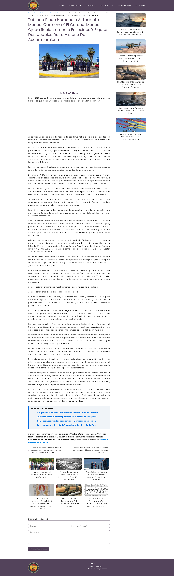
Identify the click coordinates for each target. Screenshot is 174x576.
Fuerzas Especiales (107, 5)
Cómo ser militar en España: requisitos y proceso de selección (66, 421)
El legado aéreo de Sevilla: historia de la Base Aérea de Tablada (67, 412)
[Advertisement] (69, 83)
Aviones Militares (75, 5)
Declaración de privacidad (97, 569)
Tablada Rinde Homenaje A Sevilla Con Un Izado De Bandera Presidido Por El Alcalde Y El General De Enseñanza (90, 450)
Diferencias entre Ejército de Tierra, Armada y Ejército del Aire (66, 425)
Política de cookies (95, 566)
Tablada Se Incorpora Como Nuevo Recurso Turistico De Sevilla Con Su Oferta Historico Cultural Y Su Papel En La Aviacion (46, 450)
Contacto (91, 563)
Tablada (62, 5)
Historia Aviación (124, 5)
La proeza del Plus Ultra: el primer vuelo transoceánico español (67, 416)
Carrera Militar (91, 5)
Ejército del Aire (140, 5)
